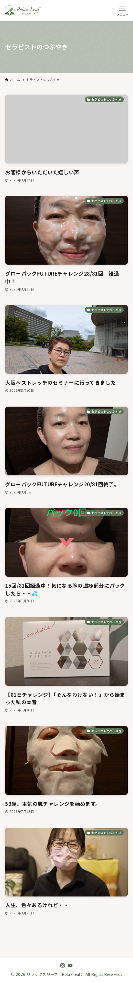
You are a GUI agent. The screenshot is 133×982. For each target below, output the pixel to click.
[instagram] (63, 965)
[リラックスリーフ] (23, 10)
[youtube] (70, 965)
